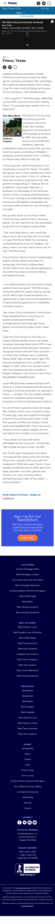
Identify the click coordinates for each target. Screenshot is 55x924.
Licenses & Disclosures (27, 792)
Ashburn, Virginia (8, 140)
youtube (35, 822)
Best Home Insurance (27, 659)
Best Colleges (27, 707)
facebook (19, 822)
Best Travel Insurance (28, 728)
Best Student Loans (27, 627)
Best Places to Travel (27, 723)
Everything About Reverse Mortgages (27, 591)
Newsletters (27, 690)
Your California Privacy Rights (27, 786)
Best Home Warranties (27, 670)
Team (27, 765)
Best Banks (27, 601)
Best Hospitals (27, 712)
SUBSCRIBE (27, 537)
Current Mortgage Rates (27, 569)
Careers (27, 808)
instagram (30, 822)
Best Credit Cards (27, 596)
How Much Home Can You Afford (27, 580)
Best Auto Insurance (27, 649)
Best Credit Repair (27, 638)
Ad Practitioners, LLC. (23, 888)
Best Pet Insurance (28, 734)
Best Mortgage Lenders (27, 574)
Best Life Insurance (28, 665)
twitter (24, 822)
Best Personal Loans (27, 643)
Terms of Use (27, 775)
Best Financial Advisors (27, 676)
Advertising (27, 797)
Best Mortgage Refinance (27, 585)
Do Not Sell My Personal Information (27, 781)
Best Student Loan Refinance (28, 632)
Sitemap (28, 803)
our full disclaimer (27, 906)
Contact (27, 759)
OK (27, 45)
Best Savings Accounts (27, 607)
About (27, 754)
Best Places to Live (28, 717)
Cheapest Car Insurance (27, 654)
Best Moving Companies (27, 612)
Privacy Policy (27, 770)
